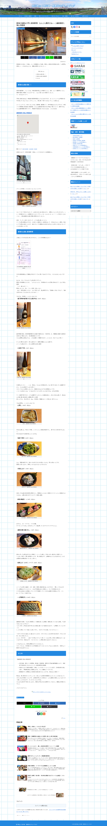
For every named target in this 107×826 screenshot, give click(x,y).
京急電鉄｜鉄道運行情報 (77, 143)
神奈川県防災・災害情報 (77, 137)
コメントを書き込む (41, 805)
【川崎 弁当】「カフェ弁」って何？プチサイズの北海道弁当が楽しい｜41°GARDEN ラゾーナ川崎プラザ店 (80, 167)
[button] (58, 57)
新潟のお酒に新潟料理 (42, 76)
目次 (39, 71)
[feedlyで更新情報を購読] (41, 714)
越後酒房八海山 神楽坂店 (24, 113)
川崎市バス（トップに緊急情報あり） (80, 145)
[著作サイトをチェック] (38, 714)
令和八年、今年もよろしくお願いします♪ (80, 191)
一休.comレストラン (77, 52)
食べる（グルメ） (21, 697)
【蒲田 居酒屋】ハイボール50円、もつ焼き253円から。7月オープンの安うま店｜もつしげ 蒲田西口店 (81, 174)
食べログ (74, 50)
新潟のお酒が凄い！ (41, 74)
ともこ (85, 188)
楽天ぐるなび (80, 46)
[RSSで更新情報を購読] (44, 714)
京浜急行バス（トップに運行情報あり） (80, 148)
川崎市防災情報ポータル (77, 135)
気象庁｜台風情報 (76, 138)
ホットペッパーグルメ (77, 48)
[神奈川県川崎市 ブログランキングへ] (73, 127)
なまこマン (86, 199)
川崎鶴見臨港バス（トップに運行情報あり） (81, 146)
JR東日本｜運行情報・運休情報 (79, 140)
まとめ (38, 78)
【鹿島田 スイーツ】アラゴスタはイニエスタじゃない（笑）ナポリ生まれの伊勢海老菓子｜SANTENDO (81, 159)
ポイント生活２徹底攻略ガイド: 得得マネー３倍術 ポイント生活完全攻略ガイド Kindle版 (80, 110)
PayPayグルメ (75, 54)
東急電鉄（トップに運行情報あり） (80, 142)
